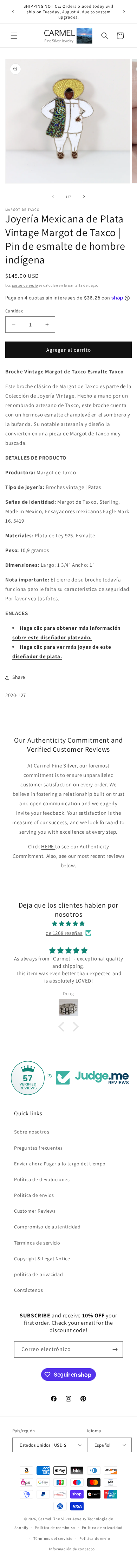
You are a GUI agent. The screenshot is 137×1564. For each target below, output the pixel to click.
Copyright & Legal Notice (42, 1258)
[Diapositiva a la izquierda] (53, 196)
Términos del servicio (53, 1538)
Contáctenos (28, 1290)
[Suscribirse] (115, 1349)
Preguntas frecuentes (38, 1148)
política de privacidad (38, 1274)
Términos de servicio (37, 1243)
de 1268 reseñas (64, 933)
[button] (14, 35)
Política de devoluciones (42, 1179)
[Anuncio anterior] (13, 11)
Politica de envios (34, 1195)
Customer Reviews (35, 1211)
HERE (48, 846)
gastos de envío (25, 285)
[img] (68, 923)
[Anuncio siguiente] (124, 11)
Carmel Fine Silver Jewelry (62, 1518)
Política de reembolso (55, 1527)
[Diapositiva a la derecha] (84, 196)
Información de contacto (71, 1548)
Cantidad (14, 311)
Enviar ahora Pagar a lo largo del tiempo (60, 1163)
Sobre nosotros (31, 1132)
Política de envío (94, 1538)
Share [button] (18, 677)
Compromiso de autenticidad (47, 1227)
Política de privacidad (102, 1527)
